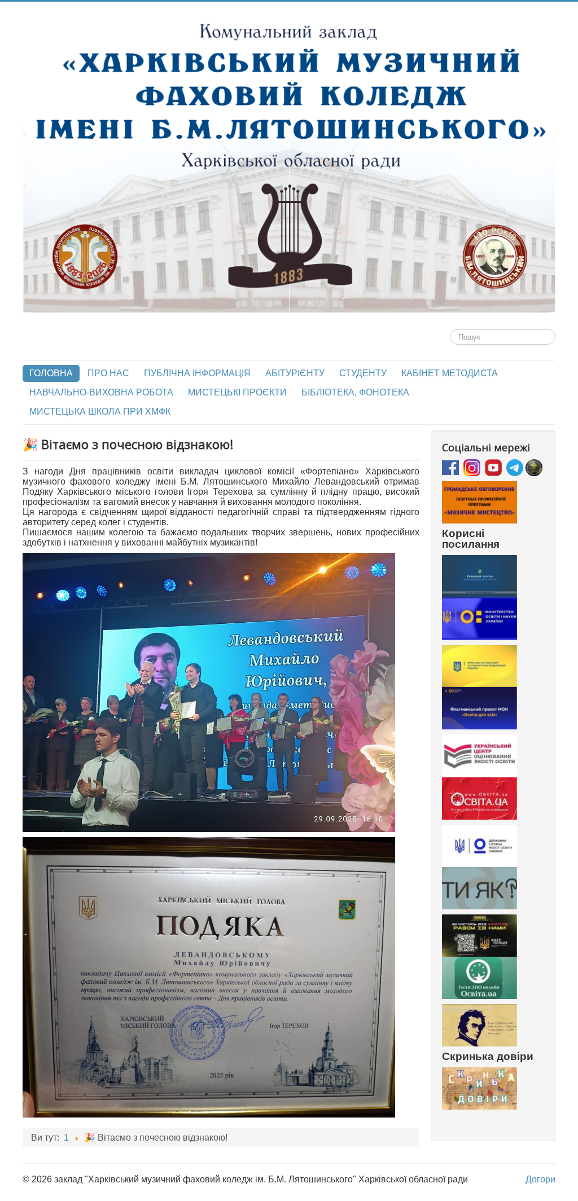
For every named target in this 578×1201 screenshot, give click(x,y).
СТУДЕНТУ (363, 373)
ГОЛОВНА (51, 373)
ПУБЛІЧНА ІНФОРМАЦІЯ (197, 373)
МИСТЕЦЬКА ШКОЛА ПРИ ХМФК (99, 411)
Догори (540, 1179)
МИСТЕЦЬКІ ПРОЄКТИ (237, 392)
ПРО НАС (108, 373)
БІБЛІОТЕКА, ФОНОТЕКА (355, 392)
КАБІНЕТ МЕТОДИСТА (449, 373)
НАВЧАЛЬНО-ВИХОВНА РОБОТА (101, 392)
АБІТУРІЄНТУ (295, 373)
